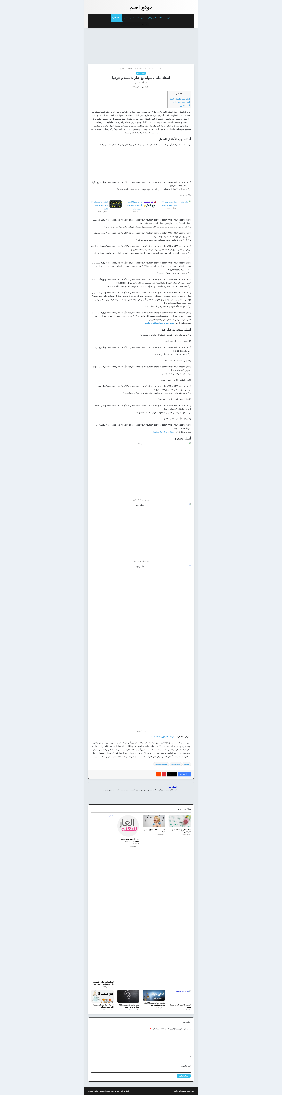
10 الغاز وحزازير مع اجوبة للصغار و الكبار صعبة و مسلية (103, 1006)
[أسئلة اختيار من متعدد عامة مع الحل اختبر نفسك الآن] (180, 821)
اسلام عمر (145, 87)
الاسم (189, 1056)
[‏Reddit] (158, 774)
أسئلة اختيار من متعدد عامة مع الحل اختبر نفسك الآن (181, 831)
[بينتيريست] (164, 774)
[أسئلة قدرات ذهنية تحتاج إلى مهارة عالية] (154, 821)
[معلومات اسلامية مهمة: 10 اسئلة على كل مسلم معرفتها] (154, 995)
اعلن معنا (120, 1091)
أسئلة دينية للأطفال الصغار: (179, 99)
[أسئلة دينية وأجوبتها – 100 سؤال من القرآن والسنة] (185, 204)
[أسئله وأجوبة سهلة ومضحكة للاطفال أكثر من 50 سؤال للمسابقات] (128, 826)
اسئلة (186, 764)
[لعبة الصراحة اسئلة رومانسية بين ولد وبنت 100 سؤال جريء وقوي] (102, 897)
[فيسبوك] (175, 793)
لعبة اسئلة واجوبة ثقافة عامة (162, 736)
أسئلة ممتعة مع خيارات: (180, 102)
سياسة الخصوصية (104, 1091)
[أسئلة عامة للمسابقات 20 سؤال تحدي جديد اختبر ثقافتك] (115, 204)
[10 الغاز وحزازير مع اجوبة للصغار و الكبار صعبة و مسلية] (102, 996)
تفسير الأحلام (141, 17)
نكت (160, 17)
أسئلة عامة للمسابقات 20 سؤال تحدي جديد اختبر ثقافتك (99, 205)
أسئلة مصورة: (184, 105)
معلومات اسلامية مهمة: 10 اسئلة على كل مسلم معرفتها (154, 1004)
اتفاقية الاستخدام (93, 1091)
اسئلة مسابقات (160, 764)
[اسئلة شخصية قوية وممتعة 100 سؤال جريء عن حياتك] (128, 996)
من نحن (113, 1091)
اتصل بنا (126, 1091)
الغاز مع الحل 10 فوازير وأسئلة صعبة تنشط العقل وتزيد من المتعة (134, 205)
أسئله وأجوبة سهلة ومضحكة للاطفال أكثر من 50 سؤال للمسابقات (130, 841)
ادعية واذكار (152, 17)
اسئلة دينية (175, 764)
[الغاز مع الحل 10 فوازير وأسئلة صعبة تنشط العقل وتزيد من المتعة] (150, 204)
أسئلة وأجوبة (116, 17)
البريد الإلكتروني (186, 1066)
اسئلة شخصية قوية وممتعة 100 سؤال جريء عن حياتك (129, 1006)
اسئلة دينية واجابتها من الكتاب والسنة (159, 323)
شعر (132, 17)
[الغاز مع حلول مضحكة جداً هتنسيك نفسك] (180, 996)
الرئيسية (167, 17)
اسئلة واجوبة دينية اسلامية (163, 432)
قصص (126, 17)
